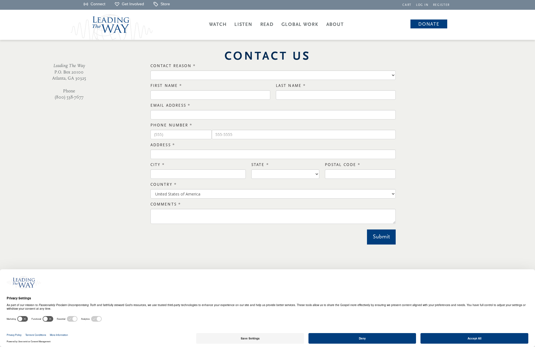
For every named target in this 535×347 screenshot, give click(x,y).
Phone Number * (171, 125)
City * (157, 165)
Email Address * (170, 106)
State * (260, 165)
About (335, 24)
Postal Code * (342, 165)
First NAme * (166, 86)
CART (407, 5)
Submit (381, 237)
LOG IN (422, 5)
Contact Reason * (173, 66)
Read (267, 24)
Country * (163, 185)
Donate (428, 24)
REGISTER (441, 5)
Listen (243, 24)
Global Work (299, 24)
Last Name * (291, 86)
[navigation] (407, 4)
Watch (218, 24)
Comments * (165, 204)
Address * (162, 145)
